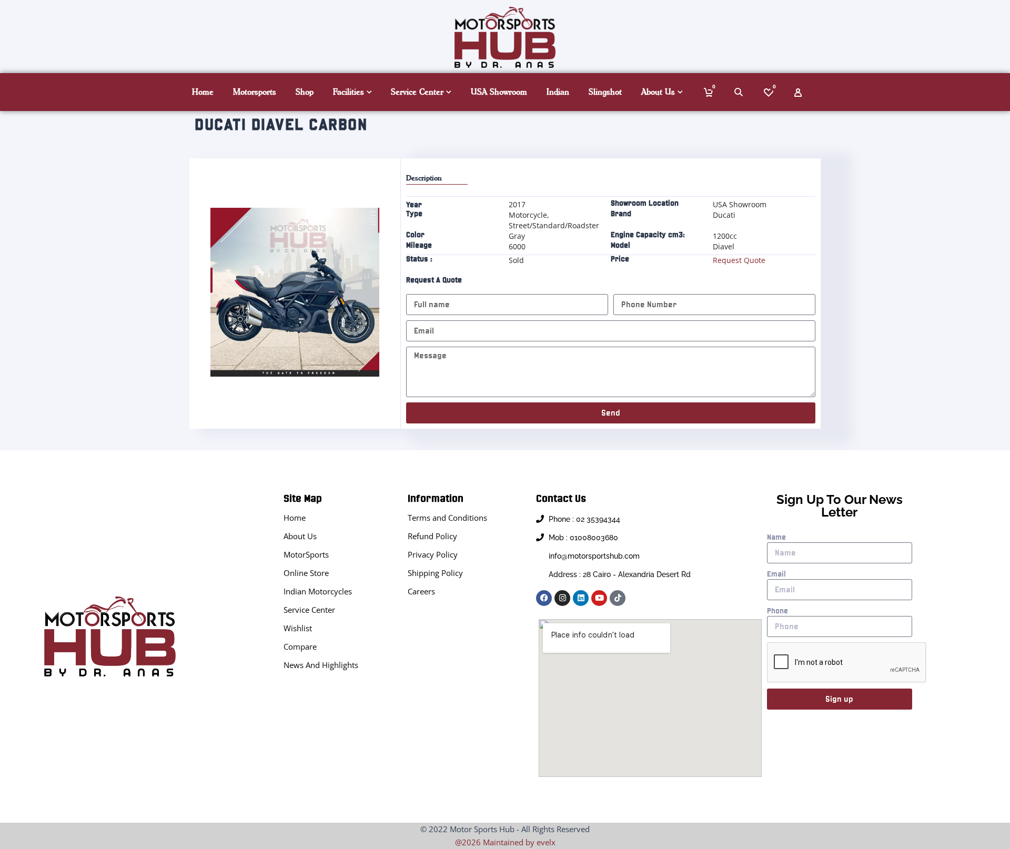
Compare (300, 646)
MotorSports (306, 554)
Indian (558, 92)
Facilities (348, 92)
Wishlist (298, 628)
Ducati (724, 215)
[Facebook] (544, 598)
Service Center (417, 92)
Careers (421, 591)
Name (776, 537)
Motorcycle (528, 215)
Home (203, 92)
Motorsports (254, 92)
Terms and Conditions (447, 517)
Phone (777, 611)
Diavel (723, 246)
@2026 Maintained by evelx (505, 842)
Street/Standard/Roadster (554, 225)
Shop (305, 92)
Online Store (306, 573)
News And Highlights (321, 665)
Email (776, 574)
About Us (658, 92)
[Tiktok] (617, 598)
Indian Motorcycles (318, 591)
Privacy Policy (433, 554)
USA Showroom (499, 92)
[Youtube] (599, 598)
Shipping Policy (435, 573)
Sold (516, 260)
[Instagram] (562, 598)
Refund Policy (432, 536)
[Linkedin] (581, 598)
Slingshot (605, 92)
